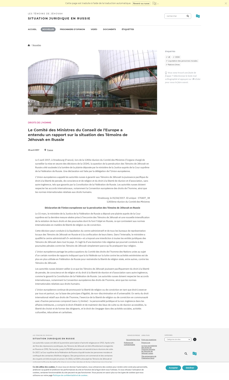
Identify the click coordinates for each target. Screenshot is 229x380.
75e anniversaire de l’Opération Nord (148, 357)
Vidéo (94, 29)
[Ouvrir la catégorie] (194, 339)
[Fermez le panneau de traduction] (226, 3)
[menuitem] (32, 29)
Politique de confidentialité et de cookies (70, 375)
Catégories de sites (173, 339)
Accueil (32, 29)
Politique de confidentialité (129, 343)
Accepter (173, 368)
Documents (109, 29)
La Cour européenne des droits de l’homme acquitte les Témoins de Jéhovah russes (149, 349)
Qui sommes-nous (133, 340)
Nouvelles (48, 29)
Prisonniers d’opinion (72, 29)
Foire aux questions (148, 340)
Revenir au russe (141, 3)
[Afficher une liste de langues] (155, 3)
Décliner (190, 368)
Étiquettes (128, 29)
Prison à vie (145, 343)
